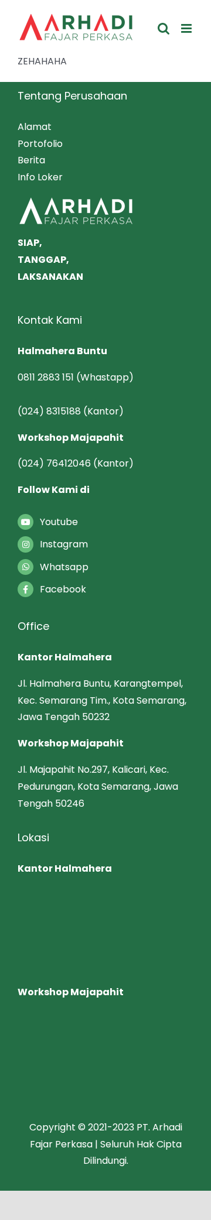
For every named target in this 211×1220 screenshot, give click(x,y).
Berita (31, 160)
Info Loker (40, 177)
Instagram (64, 544)
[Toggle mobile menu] (187, 28)
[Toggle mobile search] (163, 28)
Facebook (63, 589)
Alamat (35, 126)
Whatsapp (64, 567)
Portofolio (40, 143)
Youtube (59, 522)
